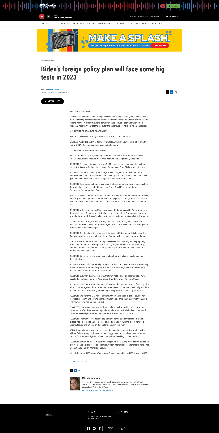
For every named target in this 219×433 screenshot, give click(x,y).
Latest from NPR (62, 24)
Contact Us (91, 412)
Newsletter (123, 24)
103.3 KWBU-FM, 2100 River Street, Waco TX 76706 (100, 417)
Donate (174, 6)
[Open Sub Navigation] (51, 24)
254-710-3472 (123, 412)
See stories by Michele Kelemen (97, 390)
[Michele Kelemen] (75, 383)
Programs (77, 24)
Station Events (105, 24)
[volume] (48, 16)
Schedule (91, 24)
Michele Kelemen (54, 90)
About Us (156, 24)
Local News (44, 24)
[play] (41, 16)
